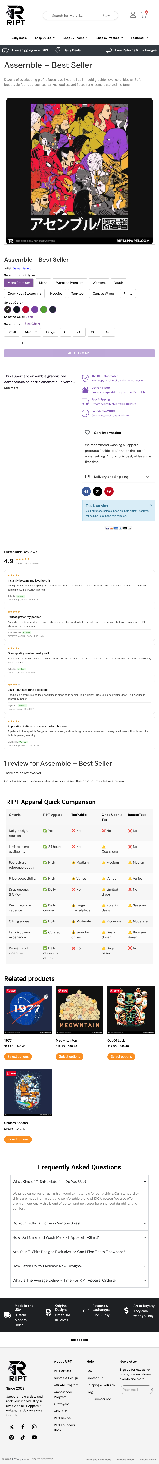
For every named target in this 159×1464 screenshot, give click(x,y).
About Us (60, 1411)
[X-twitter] (11, 1427)
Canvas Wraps (104, 293)
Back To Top (79, 1340)
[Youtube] (34, 1437)
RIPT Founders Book (64, 1427)
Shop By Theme (73, 38)
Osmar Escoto (22, 268)
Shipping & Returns (101, 1385)
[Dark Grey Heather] (16, 309)
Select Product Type (19, 275)
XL (65, 332)
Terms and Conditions (98, 1459)
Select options (18, 1057)
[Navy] (52, 309)
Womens (99, 283)
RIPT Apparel (19, 1459)
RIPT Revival (62, 1418)
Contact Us (95, 1378)
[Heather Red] (25, 309)
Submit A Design (66, 1378)
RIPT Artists (62, 1371)
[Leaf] (43, 309)
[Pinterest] (11, 1437)
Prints (128, 293)
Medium (31, 332)
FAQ (90, 1371)
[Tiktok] (23, 1437)
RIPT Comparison (99, 1399)
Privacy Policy (125, 1459)
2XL (79, 332)
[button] (86, 491)
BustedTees (137, 815)
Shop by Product (107, 38)
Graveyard (61, 1404)
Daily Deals (19, 38)
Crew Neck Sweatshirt (24, 293)
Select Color (13, 302)
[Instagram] (34, 1427)
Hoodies (56, 293)
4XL (108, 332)
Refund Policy (148, 1459)
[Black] (7, 309)
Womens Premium (69, 283)
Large (50, 332)
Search (107, 15)
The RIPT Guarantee (105, 376)
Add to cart (79, 353)
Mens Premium (19, 283)
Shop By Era (43, 38)
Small (12, 332)
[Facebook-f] (23, 1427)
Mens (43, 283)
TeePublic (79, 815)
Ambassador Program (63, 1394)
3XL (93, 332)
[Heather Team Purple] (34, 309)
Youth (118, 283)
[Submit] (150, 1390)
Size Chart (32, 323)
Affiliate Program (66, 1385)
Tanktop (77, 293)
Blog (90, 1392)
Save (13, 990)
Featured (137, 38)
